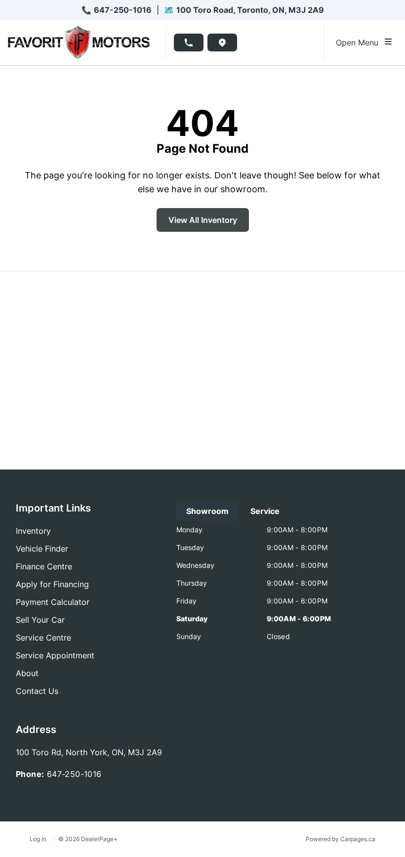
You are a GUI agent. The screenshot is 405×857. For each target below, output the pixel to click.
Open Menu (359, 42)
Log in (38, 839)
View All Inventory (202, 220)
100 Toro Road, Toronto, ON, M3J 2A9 (250, 10)
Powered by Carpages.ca (340, 839)
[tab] (207, 511)
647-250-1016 (123, 10)
